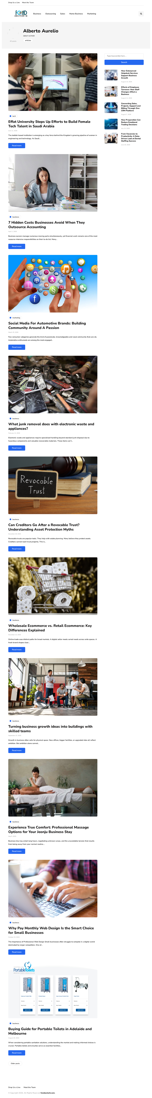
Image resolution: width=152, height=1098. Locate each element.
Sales (62, 13)
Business (37, 13)
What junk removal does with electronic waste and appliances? (51, 426)
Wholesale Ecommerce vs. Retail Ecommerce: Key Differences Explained (50, 628)
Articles (28, 40)
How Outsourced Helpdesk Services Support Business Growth (129, 74)
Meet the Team (28, 2)
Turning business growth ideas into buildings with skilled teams (50, 729)
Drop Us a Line (14, 2)
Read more (16, 145)
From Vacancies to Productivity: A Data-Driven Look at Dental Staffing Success (131, 137)
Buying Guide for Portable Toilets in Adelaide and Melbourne (50, 1031)
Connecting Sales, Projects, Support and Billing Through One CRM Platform (131, 107)
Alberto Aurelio (40, 31)
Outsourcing (50, 13)
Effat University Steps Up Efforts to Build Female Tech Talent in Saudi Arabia (49, 124)
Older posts (15, 1063)
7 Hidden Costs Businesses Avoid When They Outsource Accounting (46, 224)
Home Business (76, 13)
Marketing (91, 13)
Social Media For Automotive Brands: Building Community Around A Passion (47, 325)
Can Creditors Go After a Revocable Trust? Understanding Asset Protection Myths (43, 527)
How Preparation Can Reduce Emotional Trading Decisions (131, 122)
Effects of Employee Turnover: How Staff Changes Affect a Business (130, 91)
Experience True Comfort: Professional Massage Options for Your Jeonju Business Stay (48, 829)
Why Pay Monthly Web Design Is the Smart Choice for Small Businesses (51, 930)
